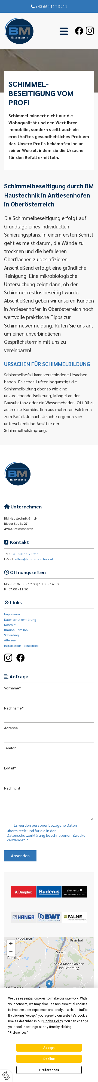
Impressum (12, 614)
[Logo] (19, 31)
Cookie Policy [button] (53, 1021)
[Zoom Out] (11, 952)
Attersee (10, 640)
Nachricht (12, 788)
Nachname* (13, 708)
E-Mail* (10, 768)
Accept (49, 1048)
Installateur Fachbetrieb (21, 645)
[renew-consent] (6, 1076)
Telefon (10, 748)
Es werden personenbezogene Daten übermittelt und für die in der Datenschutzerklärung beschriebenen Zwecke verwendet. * (46, 832)
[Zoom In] (11, 944)
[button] (53, 31)
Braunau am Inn (16, 630)
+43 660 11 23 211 (51, 6)
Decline (49, 1059)
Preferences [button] (18, 1033)
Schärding (11, 635)
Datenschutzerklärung (20, 619)
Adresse (11, 727)
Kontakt (10, 624)
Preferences (49, 1070)
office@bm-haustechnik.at (34, 559)
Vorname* (12, 688)
